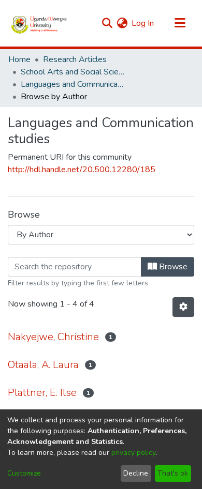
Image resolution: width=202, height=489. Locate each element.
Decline (135, 473)
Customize (24, 473)
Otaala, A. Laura (43, 365)
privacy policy (133, 452)
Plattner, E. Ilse (42, 393)
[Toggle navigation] (179, 23)
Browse (172, 266)
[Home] (39, 23)
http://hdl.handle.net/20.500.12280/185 (81, 169)
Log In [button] (143, 23)
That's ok (172, 473)
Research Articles (75, 59)
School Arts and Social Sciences (72, 72)
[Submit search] (106, 23)
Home (19, 59)
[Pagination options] (183, 307)
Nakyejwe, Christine (53, 337)
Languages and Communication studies (72, 84)
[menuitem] (122, 23)
